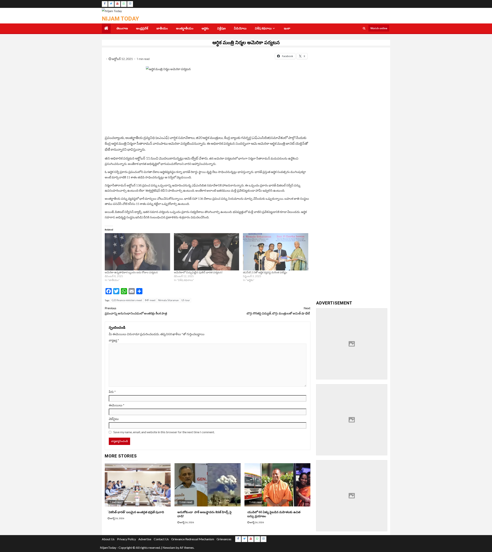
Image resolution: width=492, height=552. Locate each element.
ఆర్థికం (205, 28)
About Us (108, 539)
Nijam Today (120, 18)
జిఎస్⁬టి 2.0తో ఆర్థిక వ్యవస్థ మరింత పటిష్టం (265, 272)
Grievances (224, 539)
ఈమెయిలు (116, 405)
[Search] (364, 28)
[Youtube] (117, 4)
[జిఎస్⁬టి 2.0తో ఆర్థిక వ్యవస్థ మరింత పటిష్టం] (275, 251)
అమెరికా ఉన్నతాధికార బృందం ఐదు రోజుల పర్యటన (131, 272)
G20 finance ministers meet (126, 300)
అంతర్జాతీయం (184, 28)
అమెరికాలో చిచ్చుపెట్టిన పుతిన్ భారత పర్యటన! (198, 272)
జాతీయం (162, 28)
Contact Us (161, 539)
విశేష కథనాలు (263, 28)
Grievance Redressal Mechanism (192, 539)
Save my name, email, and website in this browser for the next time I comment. (164, 432)
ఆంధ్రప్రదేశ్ (142, 28)
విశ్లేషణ (221, 28)
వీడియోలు (240, 28)
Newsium (169, 547)
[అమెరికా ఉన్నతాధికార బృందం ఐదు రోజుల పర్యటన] (137, 251)
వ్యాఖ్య (114, 340)
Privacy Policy (126, 539)
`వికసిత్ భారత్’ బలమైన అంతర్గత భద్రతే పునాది (136, 512)
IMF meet (150, 300)
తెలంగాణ (122, 28)
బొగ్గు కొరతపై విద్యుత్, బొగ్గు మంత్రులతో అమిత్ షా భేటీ (278, 310)
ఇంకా (287, 28)
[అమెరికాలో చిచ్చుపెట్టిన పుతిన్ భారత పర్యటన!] (206, 251)
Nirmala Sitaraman (168, 300)
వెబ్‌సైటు (114, 419)
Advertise (144, 539)
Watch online (378, 28)
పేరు (112, 391)
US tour (185, 300)
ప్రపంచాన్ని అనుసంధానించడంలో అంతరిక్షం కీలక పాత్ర (136, 310)
